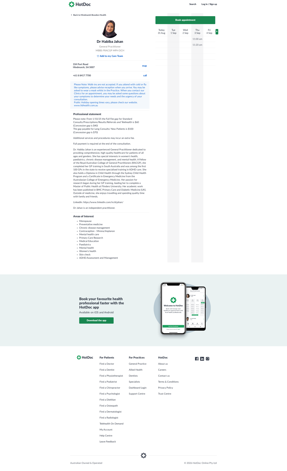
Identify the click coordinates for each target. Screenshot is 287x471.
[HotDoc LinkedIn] (202, 359)
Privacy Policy (165, 388)
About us (163, 364)
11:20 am (197, 45)
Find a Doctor (107, 364)
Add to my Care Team (111, 56)
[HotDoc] (79, 4)
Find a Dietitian (108, 400)
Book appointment (185, 20)
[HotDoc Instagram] (207, 359)
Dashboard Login (137, 388)
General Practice (137, 364)
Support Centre (137, 394)
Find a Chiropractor (110, 388)
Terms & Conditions (168, 382)
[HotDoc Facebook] (196, 359)
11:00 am (197, 39)
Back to (89, 15)
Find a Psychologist (110, 394)
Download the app (96, 320)
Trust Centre (164, 394)
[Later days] (217, 31)
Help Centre (106, 435)
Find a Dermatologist (111, 412)
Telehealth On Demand (111, 424)
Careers (162, 370)
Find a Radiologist (109, 418)
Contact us (164, 376)
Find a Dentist (107, 370)
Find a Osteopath (109, 406)
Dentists (133, 376)
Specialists (134, 382)
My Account (106, 430)
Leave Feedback (108, 441)
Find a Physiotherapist (111, 376)
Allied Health (135, 370)
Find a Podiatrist (108, 382)
